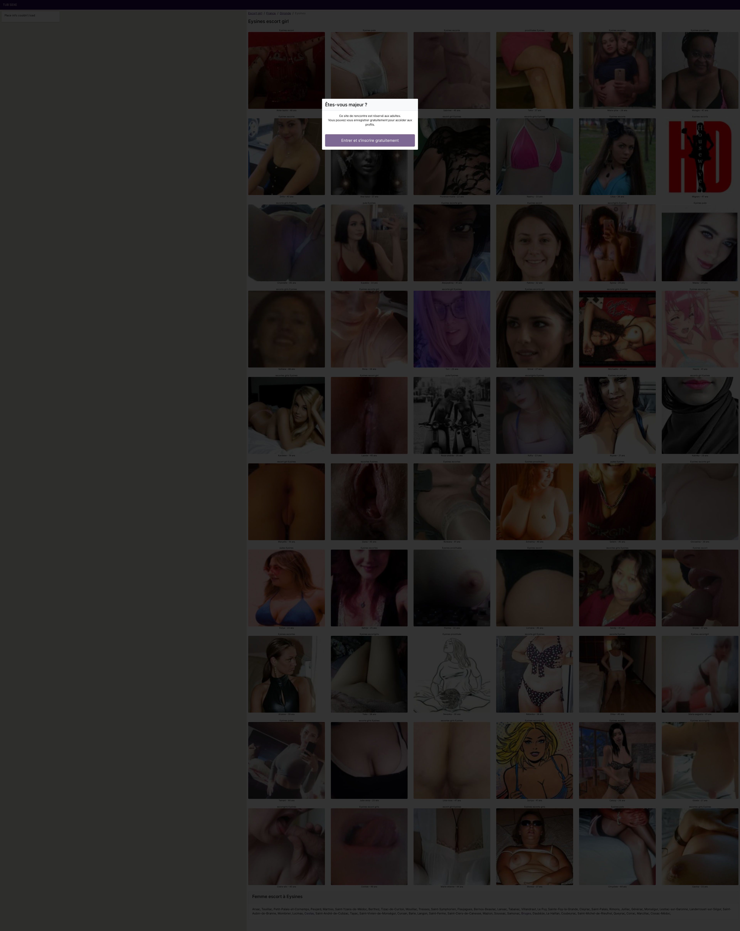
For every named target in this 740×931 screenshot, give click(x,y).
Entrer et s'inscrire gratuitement (370, 140)
